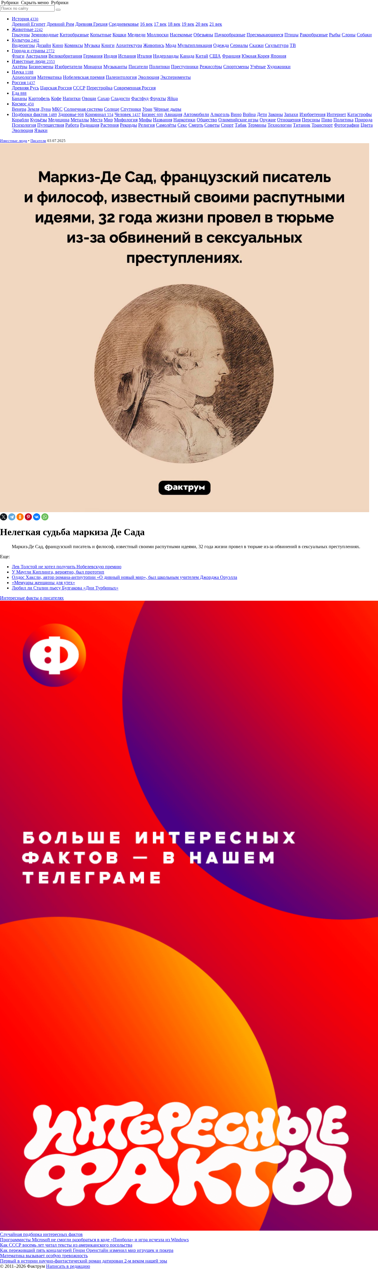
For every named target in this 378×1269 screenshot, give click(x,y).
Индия (110, 55)
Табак (241, 125)
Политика (343, 119)
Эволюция (148, 77)
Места (96, 119)
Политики (159, 66)
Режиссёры (211, 66)
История (25, 18)
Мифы (145, 119)
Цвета (367, 125)
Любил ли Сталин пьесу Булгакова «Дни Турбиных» (65, 587)
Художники (279, 66)
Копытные (100, 34)
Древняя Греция (91, 24)
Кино (57, 45)
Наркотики (184, 119)
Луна (45, 109)
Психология (24, 125)
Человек (128, 114)
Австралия (36, 55)
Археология (24, 77)
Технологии (280, 125)
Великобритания (65, 55)
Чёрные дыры (167, 109)
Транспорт (322, 125)
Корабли (20, 119)
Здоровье (71, 114)
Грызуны (21, 34)
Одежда (221, 45)
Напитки (72, 98)
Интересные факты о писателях (32, 597)
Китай (201, 55)
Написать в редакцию (68, 1266)
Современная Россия (135, 87)
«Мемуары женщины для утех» (43, 582)
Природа (363, 119)
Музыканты (115, 66)
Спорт (227, 125)
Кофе (56, 98)
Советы (212, 125)
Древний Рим (60, 24)
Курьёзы (38, 119)
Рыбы (334, 34)
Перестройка (100, 87)
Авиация (173, 114)
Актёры (19, 66)
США (215, 55)
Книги (108, 45)
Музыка (92, 45)
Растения (109, 125)
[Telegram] (11, 516)
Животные (27, 29)
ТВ (293, 45)
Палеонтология (121, 77)
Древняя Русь (25, 87)
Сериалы (239, 45)
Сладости (120, 98)
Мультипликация (194, 45)
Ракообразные (314, 34)
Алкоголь (219, 114)
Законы (275, 114)
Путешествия (50, 125)
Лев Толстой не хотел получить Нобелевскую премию (66, 566)
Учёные (258, 66)
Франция (231, 55)
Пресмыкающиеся (265, 34)
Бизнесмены (41, 66)
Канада (187, 55)
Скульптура (277, 45)
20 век (201, 24)
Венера (19, 109)
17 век (160, 24)
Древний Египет (28, 24)
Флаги (18, 55)
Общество (207, 119)
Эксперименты (175, 77)
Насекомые (181, 34)
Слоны (349, 34)
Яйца (172, 98)
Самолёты (166, 125)
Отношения (289, 119)
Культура (25, 40)
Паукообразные (229, 34)
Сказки (256, 45)
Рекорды (128, 125)
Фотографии (346, 125)
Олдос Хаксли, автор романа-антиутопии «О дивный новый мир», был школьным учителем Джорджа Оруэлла (124, 577)
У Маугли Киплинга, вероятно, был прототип (58, 571)
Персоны (311, 119)
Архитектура (129, 45)
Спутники (130, 109)
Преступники (184, 66)
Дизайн (43, 45)
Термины (257, 125)
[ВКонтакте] (36, 516)
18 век (174, 24)
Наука (22, 71)
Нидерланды (166, 55)
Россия (23, 82)
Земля (33, 109)
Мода (170, 45)
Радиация (89, 125)
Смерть (195, 125)
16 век (146, 24)
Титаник (301, 125)
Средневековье (124, 24)
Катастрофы (359, 114)
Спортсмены (236, 66)
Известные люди (33, 61)
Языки (41, 130)
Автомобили (196, 114)
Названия (162, 119)
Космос (23, 103)
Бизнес (152, 114)
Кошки (119, 34)
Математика (49, 77)
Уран (147, 109)
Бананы (19, 98)
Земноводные (44, 34)
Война (249, 114)
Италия (144, 55)
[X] (3, 516)
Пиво (326, 119)
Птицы (291, 34)
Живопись (153, 45)
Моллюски (158, 34)
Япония (278, 55)
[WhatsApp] (44, 516)
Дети (262, 114)
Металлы (80, 119)
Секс (182, 125)
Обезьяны (203, 34)
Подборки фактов (34, 114)
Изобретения (312, 114)
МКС (57, 109)
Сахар (103, 98)
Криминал (99, 114)
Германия (92, 55)
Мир (108, 119)
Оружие (268, 119)
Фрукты (158, 98)
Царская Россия (56, 87)
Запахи (291, 114)
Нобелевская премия (84, 77)
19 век (188, 24)
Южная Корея (255, 55)
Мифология (126, 119)
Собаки (364, 34)
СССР (79, 87)
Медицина (58, 119)
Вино (236, 114)
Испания (127, 55)
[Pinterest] (28, 516)
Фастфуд (140, 98)
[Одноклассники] (20, 516)
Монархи (93, 66)
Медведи (137, 34)
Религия (146, 125)
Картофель (39, 98)
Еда (19, 93)
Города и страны (33, 50)
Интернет (336, 114)
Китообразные (74, 34)
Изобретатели (68, 66)
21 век (215, 24)
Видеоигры (23, 45)
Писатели (138, 66)
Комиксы (73, 45)
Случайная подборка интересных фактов (41, 1234)
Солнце (111, 109)
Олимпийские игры (238, 119)
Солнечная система (83, 109)
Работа (72, 125)
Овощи (89, 98)
